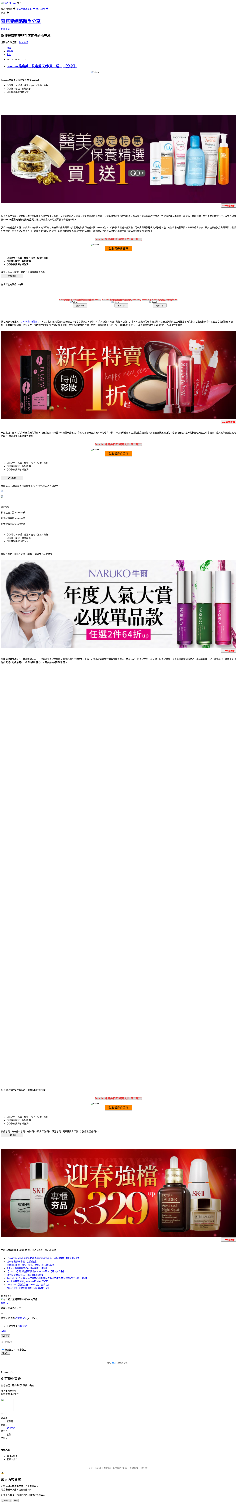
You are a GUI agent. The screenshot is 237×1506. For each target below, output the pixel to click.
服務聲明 (144, 1468)
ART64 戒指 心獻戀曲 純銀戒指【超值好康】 (28, 1288)
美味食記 (22, 1326)
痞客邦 (18, 1318)
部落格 (10, 51)
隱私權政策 (133, 1468)
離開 (16, 1501)
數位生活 (23, 42)
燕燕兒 (4, 1303)
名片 (9, 54)
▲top (3, 1331)
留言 (24, 1318)
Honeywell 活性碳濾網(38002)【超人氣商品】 (28, 1284)
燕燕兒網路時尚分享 (21, 21)
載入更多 (5, 1336)
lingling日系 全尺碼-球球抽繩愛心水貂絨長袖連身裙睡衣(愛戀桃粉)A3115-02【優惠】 (47, 1278)
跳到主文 (5, 29)
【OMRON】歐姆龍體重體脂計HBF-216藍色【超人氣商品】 (36, 1271)
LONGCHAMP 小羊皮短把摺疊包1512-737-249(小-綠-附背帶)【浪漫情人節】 (43, 1258)
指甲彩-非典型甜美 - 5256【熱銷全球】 (25, 1275)
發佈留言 (5, 1353)
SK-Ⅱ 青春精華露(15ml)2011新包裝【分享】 (28, 1281)
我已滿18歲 (6, 1501)
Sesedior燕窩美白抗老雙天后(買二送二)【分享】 (42, 66)
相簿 (9, 48)
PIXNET (98, 1468)
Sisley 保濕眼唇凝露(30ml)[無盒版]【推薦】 (27, 1268)
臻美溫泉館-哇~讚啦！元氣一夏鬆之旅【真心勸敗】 (32, 1265)
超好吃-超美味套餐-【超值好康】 (23, 1261)
